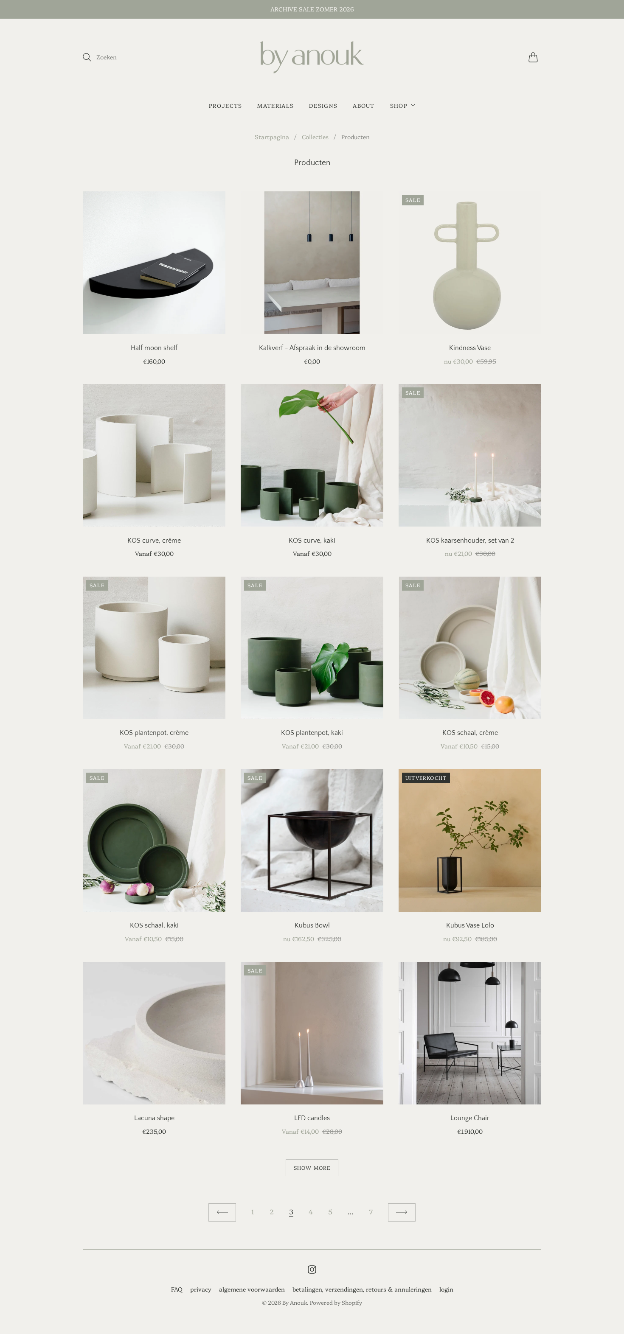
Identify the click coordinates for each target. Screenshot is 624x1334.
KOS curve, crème (154, 540)
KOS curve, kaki (312, 540)
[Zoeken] (87, 57)
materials (275, 105)
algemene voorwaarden (252, 1289)
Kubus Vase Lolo (470, 925)
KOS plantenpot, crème (154, 733)
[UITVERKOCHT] (470, 909)
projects (225, 105)
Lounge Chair (469, 1118)
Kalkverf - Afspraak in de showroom (312, 348)
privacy (200, 1289)
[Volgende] (402, 1212)
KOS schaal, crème (470, 733)
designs (323, 105)
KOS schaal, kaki (154, 925)
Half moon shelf (154, 348)
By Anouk (294, 1302)
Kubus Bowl (312, 925)
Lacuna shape (154, 1118)
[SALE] (470, 331)
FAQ (177, 1289)
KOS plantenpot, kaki (312, 733)
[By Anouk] (312, 57)
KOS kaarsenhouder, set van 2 (470, 540)
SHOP (399, 105)
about (364, 105)
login (446, 1289)
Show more (312, 1167)
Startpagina (272, 137)
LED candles (312, 1118)
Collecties (315, 137)
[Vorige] (222, 1212)
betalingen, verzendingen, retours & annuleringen (362, 1289)
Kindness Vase (470, 348)
